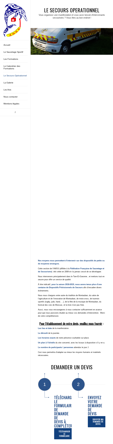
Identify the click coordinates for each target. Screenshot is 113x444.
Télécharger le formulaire (64, 433)
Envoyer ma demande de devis (98, 421)
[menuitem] (15, 45)
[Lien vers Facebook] (15, 112)
